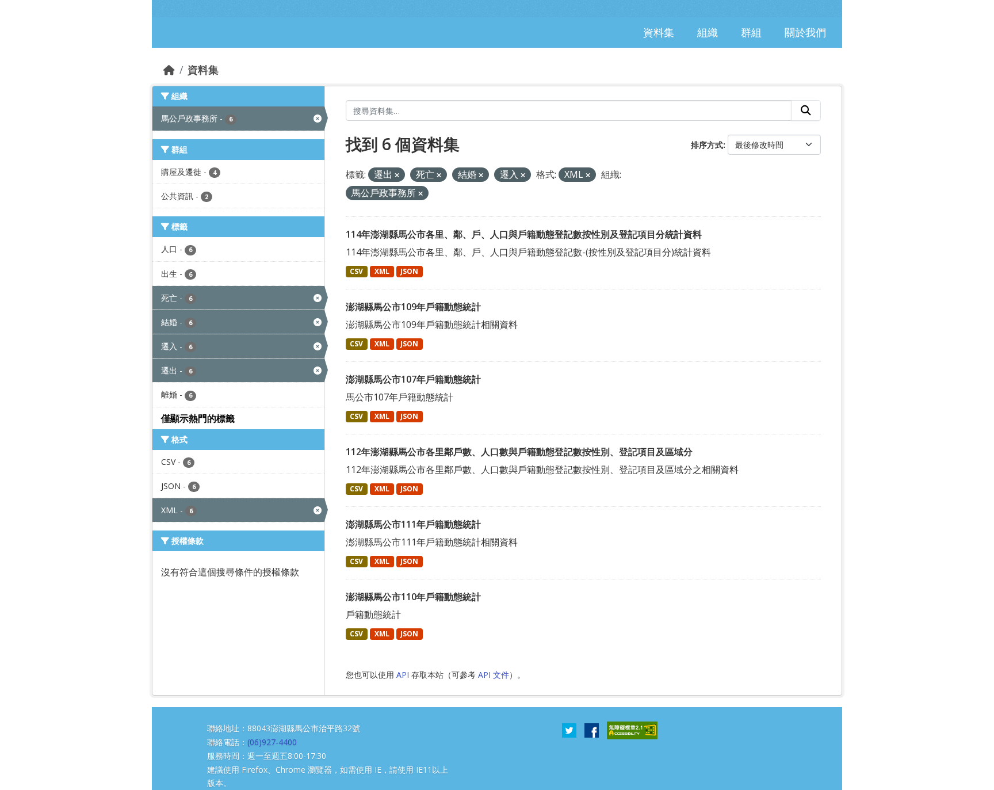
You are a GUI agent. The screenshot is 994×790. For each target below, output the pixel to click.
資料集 (203, 70)
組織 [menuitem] (707, 32)
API (402, 674)
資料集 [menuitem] (658, 32)
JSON (409, 271)
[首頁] (169, 70)
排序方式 (707, 144)
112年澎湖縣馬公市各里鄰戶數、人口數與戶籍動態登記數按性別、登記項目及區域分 (519, 451)
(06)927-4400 (272, 741)
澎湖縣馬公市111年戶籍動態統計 (413, 524)
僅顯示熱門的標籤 (198, 418)
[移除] (397, 175)
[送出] (806, 110)
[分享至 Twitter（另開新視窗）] (569, 729)
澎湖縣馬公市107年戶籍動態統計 (413, 379)
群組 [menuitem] (751, 32)
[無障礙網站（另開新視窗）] (632, 729)
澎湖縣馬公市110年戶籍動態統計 (413, 596)
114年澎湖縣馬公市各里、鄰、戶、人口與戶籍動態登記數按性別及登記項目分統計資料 (524, 234)
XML (381, 271)
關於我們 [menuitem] (805, 32)
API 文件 (493, 674)
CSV (356, 271)
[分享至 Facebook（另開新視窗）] (592, 729)
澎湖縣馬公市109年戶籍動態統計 (413, 306)
